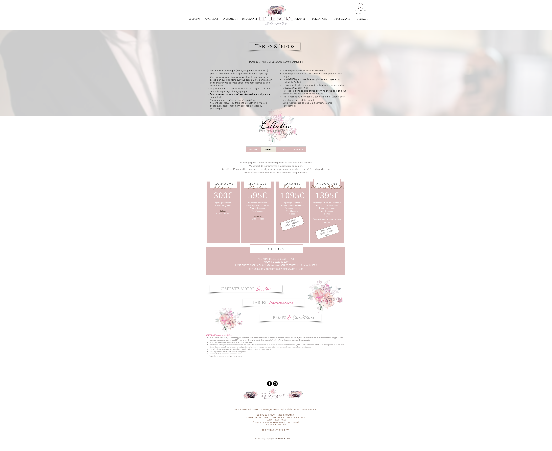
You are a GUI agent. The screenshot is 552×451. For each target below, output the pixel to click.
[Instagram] (275, 383)
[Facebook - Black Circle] (269, 383)
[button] (341, 18)
